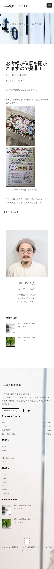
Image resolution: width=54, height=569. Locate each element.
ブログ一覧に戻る (11, 212)
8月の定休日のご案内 (26, 337)
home (4, 446)
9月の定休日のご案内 (26, 324)
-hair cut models (8, 458)
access (4, 486)
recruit (4, 489)
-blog (4, 482)
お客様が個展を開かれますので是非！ (26, 66)
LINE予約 (5, 493)
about (4, 474)
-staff (4, 478)
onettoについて (10, 410)
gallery (4, 454)
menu (4, 450)
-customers (6, 462)
